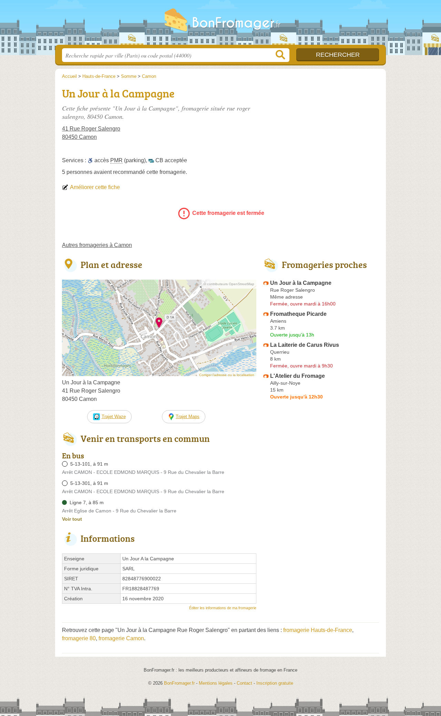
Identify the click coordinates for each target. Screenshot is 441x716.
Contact (244, 683)
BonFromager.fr (220, 24)
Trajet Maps (187, 416)
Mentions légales (216, 683)
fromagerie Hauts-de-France (317, 630)
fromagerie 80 (79, 638)
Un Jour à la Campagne (300, 283)
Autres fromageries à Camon (97, 245)
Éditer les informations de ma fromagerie (222, 608)
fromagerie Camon (121, 638)
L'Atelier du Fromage (297, 376)
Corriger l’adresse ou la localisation (226, 375)
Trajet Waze (114, 416)
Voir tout (72, 519)
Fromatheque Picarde (298, 314)
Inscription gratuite (274, 683)
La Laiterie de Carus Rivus (304, 345)
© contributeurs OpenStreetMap (229, 284)
